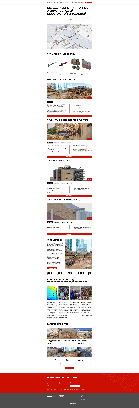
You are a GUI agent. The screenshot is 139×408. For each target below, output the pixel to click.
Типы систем (56, 2)
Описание (50, 142)
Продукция (62, 2)
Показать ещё (69, 368)
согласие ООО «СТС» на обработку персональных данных (59, 389)
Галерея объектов (81, 2)
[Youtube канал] (81, 403)
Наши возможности (74, 2)
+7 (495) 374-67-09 (84, 395)
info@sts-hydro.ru (83, 396)
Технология (63, 142)
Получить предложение (69, 115)
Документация (69, 142)
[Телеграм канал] (83, 403)
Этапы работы (72, 401)
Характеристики (56, 142)
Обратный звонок (88, 2)
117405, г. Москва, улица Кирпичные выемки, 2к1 (86, 399)
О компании (67, 2)
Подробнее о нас (52, 268)
